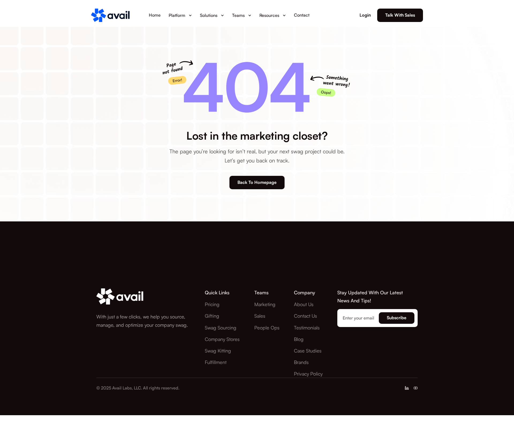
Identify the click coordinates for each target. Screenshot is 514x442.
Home (155, 15)
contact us (305, 316)
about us (303, 304)
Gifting (212, 316)
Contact (301, 15)
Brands (301, 362)
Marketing (264, 304)
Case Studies (308, 351)
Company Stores (222, 339)
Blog (299, 339)
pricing (212, 304)
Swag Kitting (218, 351)
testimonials (307, 327)
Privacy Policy (308, 374)
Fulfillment (215, 362)
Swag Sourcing (220, 327)
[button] (180, 15)
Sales (259, 316)
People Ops (266, 327)
